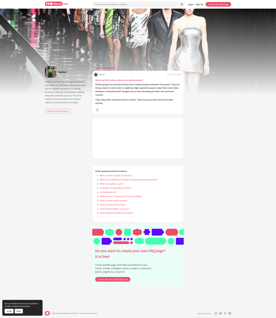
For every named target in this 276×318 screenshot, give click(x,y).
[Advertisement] (138, 138)
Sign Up (199, 4)
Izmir (95, 313)
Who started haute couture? (113, 200)
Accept (9, 311)
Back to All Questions (57, 111)
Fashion (62, 72)
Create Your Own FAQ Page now (113, 279)
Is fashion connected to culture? (116, 187)
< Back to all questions (103, 67)
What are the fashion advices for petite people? (119, 80)
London (82, 313)
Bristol (75, 313)
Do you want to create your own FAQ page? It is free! (130, 253)
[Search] (182, 4)
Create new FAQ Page (218, 4)
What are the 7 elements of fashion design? (121, 196)
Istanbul (89, 313)
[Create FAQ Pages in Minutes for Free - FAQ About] (56, 4)
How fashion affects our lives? (114, 208)
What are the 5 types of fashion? (116, 175)
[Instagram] (215, 313)
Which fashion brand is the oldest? (117, 212)
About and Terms (204, 313)
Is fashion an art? (108, 192)
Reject (18, 311)
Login (190, 4)
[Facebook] (225, 313)
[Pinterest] (229, 313)
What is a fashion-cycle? (111, 183)
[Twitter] (220, 313)
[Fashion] (50, 72)
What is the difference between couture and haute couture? (129, 179)
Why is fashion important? (113, 204)
